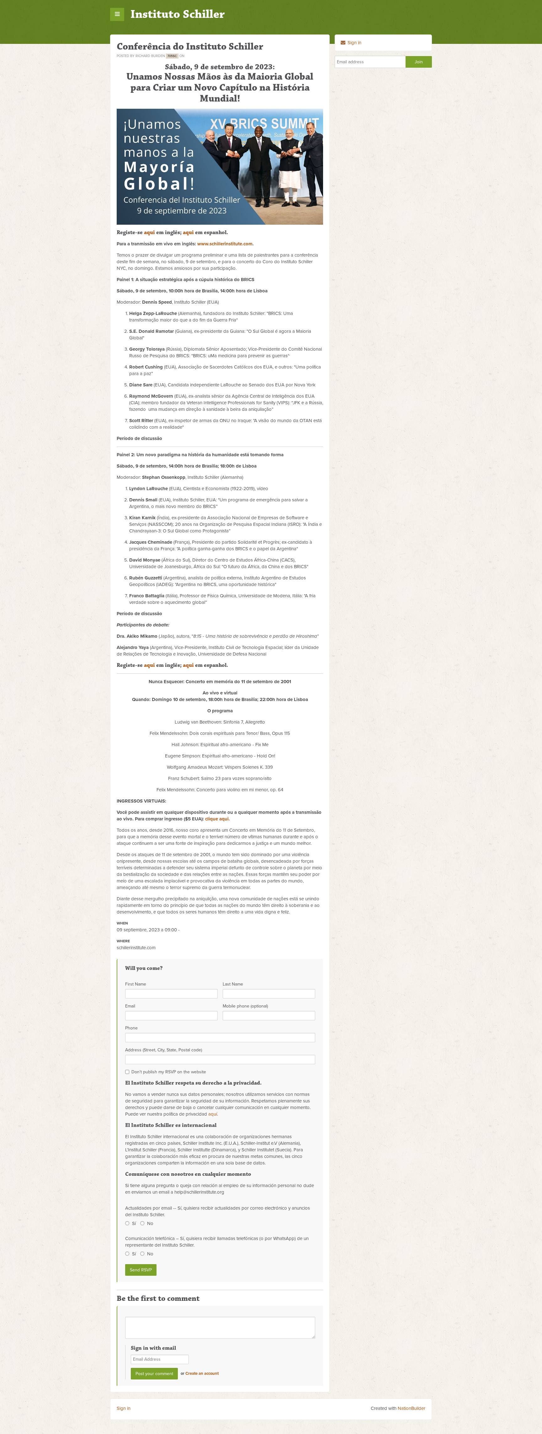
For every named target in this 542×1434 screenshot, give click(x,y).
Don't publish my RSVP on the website (168, 1072)
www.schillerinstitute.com (224, 244)
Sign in (353, 42)
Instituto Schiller (177, 14)
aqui (149, 232)
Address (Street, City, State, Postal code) (163, 1050)
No (150, 1223)
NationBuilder (411, 1408)
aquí (212, 1114)
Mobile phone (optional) (245, 1006)
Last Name (233, 984)
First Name (135, 984)
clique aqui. (217, 819)
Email (130, 1006)
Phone (131, 1028)
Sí (134, 1223)
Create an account (202, 1373)
